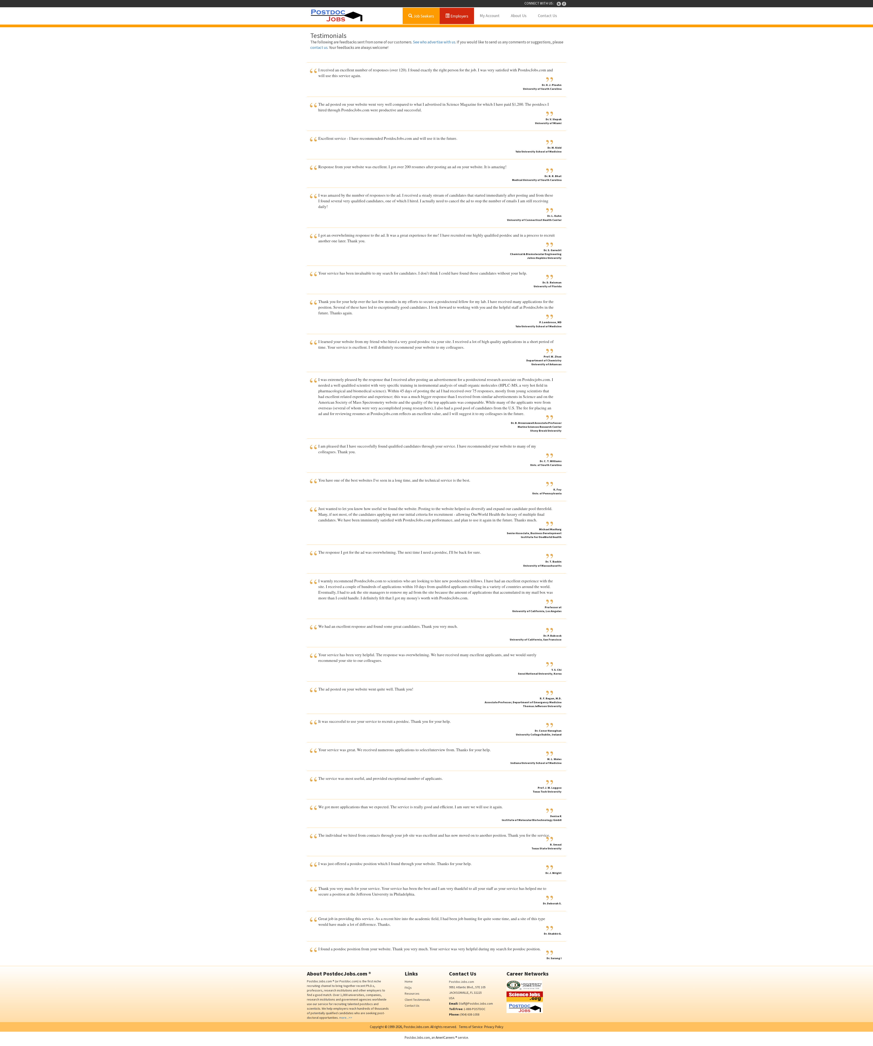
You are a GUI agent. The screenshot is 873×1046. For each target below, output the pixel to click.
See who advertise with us (434, 42)
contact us (319, 47)
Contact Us (547, 15)
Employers (458, 16)
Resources (412, 993)
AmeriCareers (445, 1037)
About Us (519, 15)
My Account (489, 15)
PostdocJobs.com (461, 982)
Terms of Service (471, 1027)
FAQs (408, 988)
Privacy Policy (493, 1027)
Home (409, 981)
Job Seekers (423, 16)
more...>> (345, 1018)
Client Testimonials (417, 1000)
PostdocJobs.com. (416, 1027)
